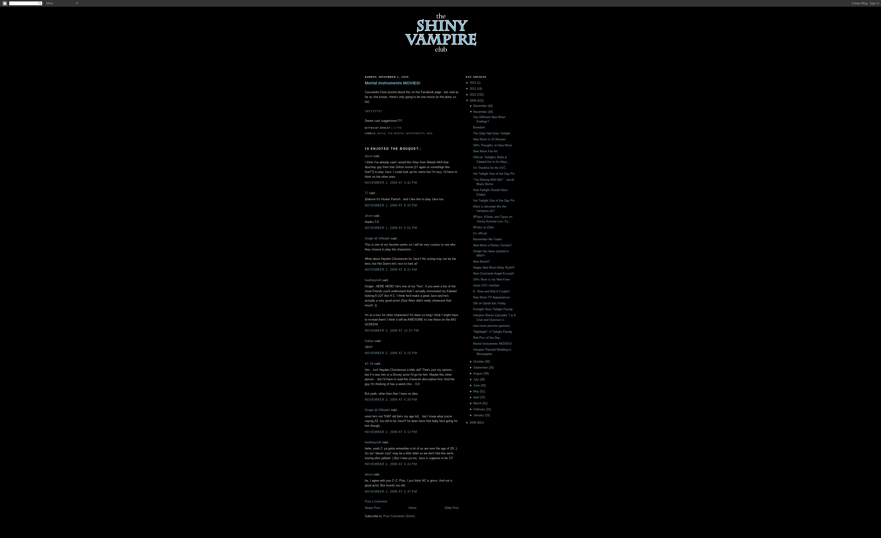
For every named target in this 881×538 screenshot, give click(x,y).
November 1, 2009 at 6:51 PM (391, 228)
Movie (381, 133)
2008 (473, 422)
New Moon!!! (481, 261)
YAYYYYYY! (373, 111)
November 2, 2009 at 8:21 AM (391, 269)
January (478, 415)
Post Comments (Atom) (399, 516)
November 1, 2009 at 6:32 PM (391, 205)
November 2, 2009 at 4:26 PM (391, 399)
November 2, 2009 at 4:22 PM (391, 353)
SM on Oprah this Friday (489, 303)
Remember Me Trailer (487, 239)
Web (430, 133)
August (478, 373)
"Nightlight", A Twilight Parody (492, 331)
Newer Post (372, 508)
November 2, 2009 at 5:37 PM (391, 491)
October (478, 361)
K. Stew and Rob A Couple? (491, 291)
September (480, 367)
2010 (473, 94)
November (480, 112)
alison (369, 156)
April (476, 397)
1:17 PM (396, 128)
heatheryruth (373, 280)
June (476, 385)
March (477, 403)
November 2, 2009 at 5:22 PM (391, 464)
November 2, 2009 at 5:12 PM (391, 432)
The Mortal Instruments (406, 133)
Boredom (479, 127)
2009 (473, 100)
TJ (366, 193)
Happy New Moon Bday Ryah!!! (494, 267)
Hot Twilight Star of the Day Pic (494, 173)
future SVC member (486, 285)
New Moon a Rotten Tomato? (492, 245)
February (479, 409)
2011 (473, 88)
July (476, 379)
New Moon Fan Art (485, 151)
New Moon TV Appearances (491, 297)
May (476, 391)
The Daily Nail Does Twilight (491, 133)
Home (412, 508)
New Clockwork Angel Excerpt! (493, 273)
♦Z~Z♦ (369, 363)
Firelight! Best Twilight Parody (493, 309)
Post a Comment (376, 501)
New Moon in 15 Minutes (489, 139)
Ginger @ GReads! (377, 238)
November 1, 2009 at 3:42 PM (391, 182)
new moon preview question (491, 325)
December (480, 106)
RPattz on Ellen (483, 227)
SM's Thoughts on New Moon (492, 145)
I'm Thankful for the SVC (489, 167)
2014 (473, 82)
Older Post (452, 508)
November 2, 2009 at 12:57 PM (392, 330)
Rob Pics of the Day (486, 337)
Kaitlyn (369, 341)
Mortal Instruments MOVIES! (393, 83)
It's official (480, 233)
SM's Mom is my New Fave (491, 279)
